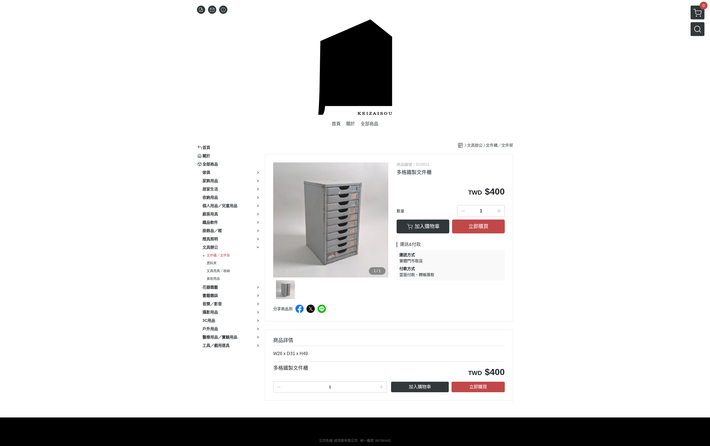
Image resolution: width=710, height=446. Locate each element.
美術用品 (213, 279)
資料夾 (212, 263)
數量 (400, 211)
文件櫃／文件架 (218, 256)
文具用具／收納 (218, 271)
